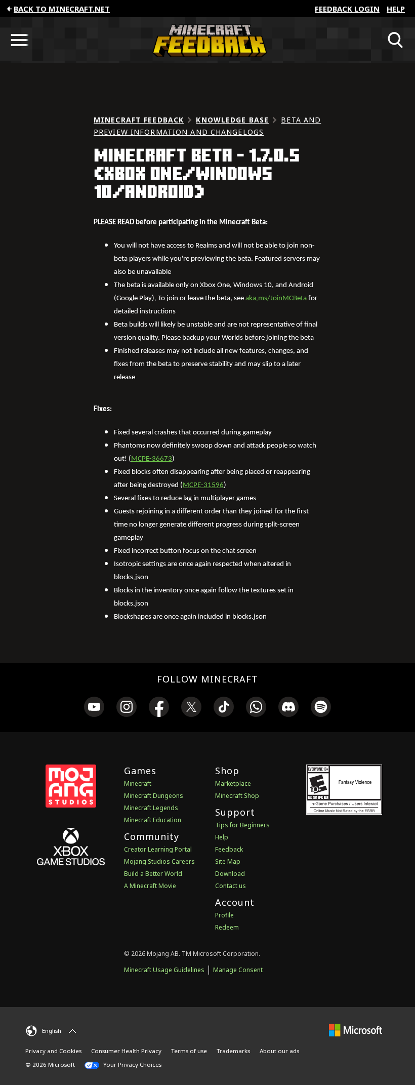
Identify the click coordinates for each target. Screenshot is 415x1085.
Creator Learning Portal (158, 849)
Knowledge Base (232, 120)
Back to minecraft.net (62, 9)
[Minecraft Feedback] (207, 40)
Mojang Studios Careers (159, 861)
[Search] (396, 40)
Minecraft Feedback (139, 120)
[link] (94, 708)
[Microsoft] (355, 1029)
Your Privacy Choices (131, 1064)
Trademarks (233, 1051)
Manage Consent (238, 970)
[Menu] (19, 40)
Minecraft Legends (151, 807)
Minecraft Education (152, 820)
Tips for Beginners (242, 825)
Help (396, 9)
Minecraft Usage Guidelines (164, 970)
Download (230, 873)
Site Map (227, 861)
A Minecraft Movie (150, 885)
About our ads (279, 1051)
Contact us (230, 885)
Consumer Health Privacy (126, 1051)
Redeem (227, 927)
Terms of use (189, 1051)
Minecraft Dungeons (153, 795)
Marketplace (233, 783)
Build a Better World (153, 873)
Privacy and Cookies (53, 1051)
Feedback (229, 849)
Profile (224, 915)
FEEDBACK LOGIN (347, 9)
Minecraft (137, 783)
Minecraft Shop (237, 795)
